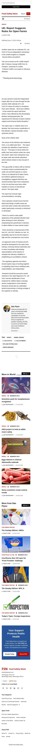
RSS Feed (4, 723)
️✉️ (4, 681)
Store (3, 736)
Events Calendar (21, 717)
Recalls (4, 704)
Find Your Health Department (10, 714)
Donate (8, 736)
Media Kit (27, 733)
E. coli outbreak (20, 340)
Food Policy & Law (8, 555)
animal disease (19, 337)
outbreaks (23, 701)
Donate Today (9, 654)
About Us (4, 733)
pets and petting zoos (10, 344)
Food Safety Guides (18, 698)
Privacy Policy (19, 733)
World (4, 24)
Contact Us (11, 733)
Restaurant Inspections (8, 717)
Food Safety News (18, 744)
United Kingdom (8, 347)
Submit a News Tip (19, 720)
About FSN (23, 654)
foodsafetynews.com (7, 672)
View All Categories (12, 704)
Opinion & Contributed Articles (10, 701)
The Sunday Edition (8, 527)
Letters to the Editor (7, 720)
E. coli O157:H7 (7, 340)
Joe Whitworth (8, 404)
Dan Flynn (6, 35)
